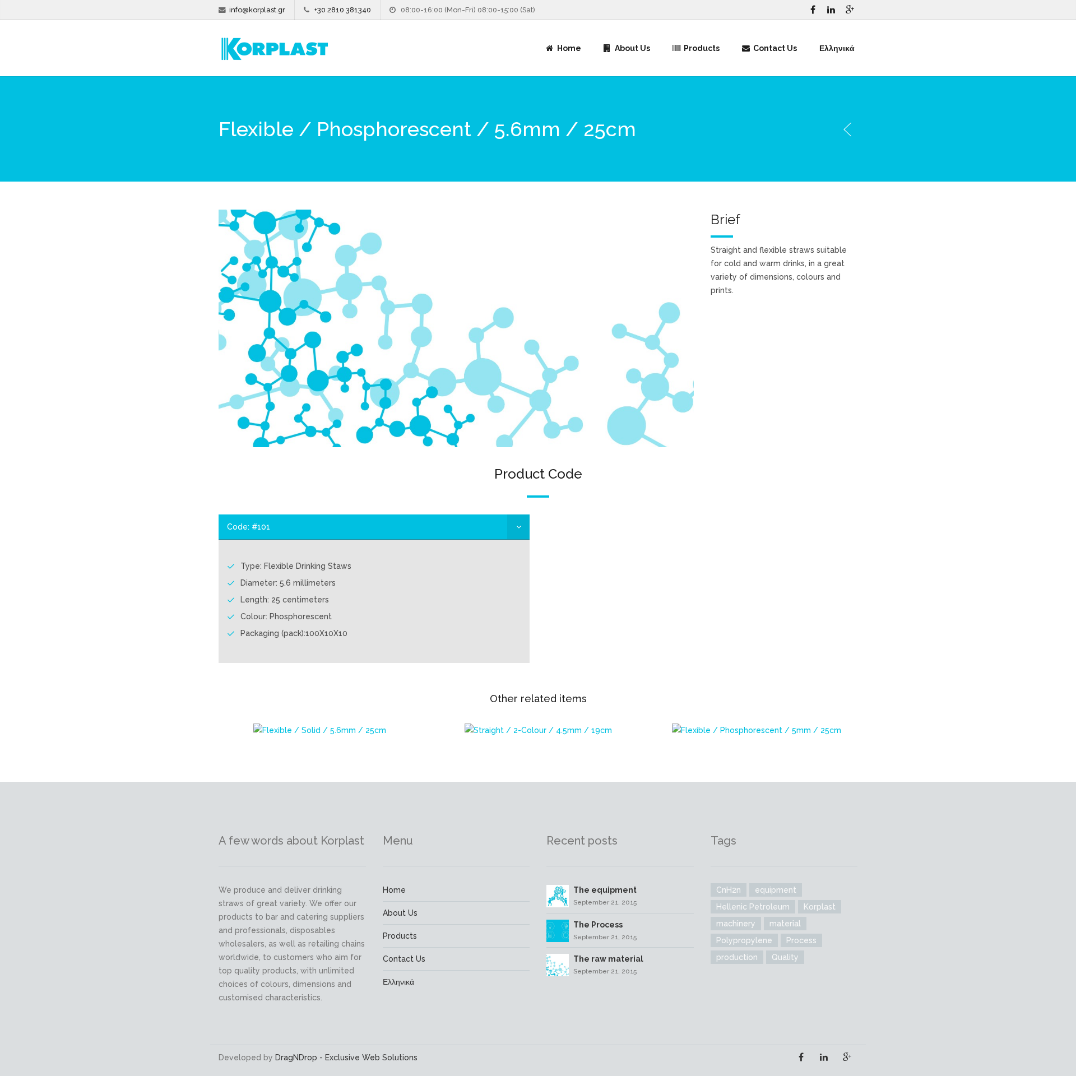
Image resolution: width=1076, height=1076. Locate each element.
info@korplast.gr (257, 10)
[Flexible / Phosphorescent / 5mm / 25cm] (756, 730)
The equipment (605, 889)
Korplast (820, 906)
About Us (631, 48)
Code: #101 (248, 526)
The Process (598, 924)
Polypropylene (744, 940)
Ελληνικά (837, 48)
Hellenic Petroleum (753, 906)
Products (701, 48)
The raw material (608, 958)
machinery (735, 923)
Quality (785, 957)
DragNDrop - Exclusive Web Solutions (346, 1057)
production (737, 957)
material (785, 923)
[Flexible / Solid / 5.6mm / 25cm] (319, 730)
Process (801, 940)
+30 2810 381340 (342, 10)
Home (568, 48)
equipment (775, 889)
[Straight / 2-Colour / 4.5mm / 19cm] (538, 730)
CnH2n (728, 889)
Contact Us (774, 48)
